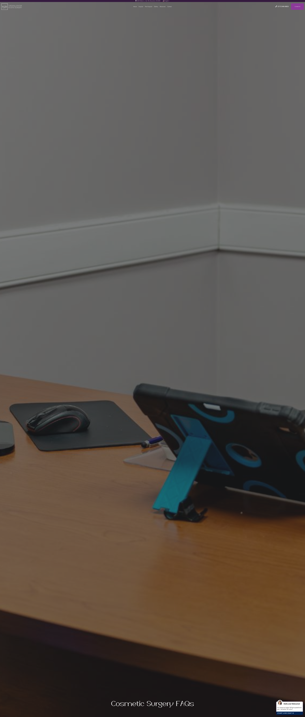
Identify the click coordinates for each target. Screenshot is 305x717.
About (135, 6)
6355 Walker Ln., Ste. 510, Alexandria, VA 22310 (148, 1)
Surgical (141, 6)
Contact (169, 6)
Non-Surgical (148, 6)
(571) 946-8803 (283, 6)
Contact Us (297, 6)
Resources (163, 6)
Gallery (156, 6)
